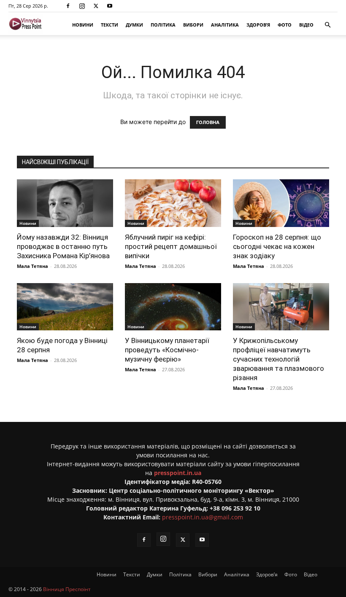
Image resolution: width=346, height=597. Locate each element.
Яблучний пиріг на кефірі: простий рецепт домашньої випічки (171, 246)
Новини (82, 25)
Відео (306, 25)
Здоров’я (258, 25)
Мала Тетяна (32, 266)
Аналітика (225, 25)
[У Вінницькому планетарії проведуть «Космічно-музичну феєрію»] (173, 307)
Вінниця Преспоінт (67, 589)
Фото (285, 25)
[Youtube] (109, 6)
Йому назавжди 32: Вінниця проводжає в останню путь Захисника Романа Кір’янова (63, 246)
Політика (163, 25)
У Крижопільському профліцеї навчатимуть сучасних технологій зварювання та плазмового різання (278, 359)
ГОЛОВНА (207, 122)
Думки (134, 25)
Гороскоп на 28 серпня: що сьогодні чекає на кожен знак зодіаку (277, 246)
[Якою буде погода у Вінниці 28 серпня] (65, 307)
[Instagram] (82, 6)
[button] (327, 25)
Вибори (193, 25)
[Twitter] (95, 6)
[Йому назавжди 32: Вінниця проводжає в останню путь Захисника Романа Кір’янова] (65, 203)
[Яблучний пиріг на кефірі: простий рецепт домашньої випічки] (173, 203)
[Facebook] (68, 6)
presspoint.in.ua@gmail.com (202, 517)
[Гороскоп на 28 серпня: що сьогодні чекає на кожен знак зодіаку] (281, 203)
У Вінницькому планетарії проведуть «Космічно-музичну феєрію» (167, 349)
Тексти (109, 25)
